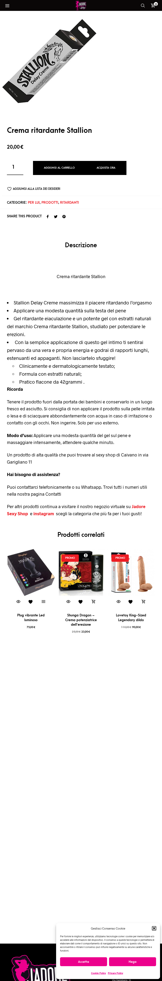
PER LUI (34, 202)
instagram (44, 513)
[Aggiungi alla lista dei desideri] (31, 601)
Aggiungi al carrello (59, 167)
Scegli (43, 601)
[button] (154, 928)
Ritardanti (69, 202)
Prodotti (49, 202)
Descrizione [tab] (81, 245)
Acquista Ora (106, 167)
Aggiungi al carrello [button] (94, 601)
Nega (133, 962)
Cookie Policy (98, 973)
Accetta (83, 962)
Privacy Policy (115, 973)
